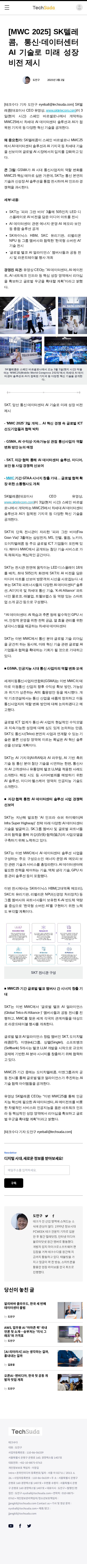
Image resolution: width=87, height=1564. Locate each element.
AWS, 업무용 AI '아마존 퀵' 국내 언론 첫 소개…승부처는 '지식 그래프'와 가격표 (25, 1332)
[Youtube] (10, 1526)
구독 (13, 1183)
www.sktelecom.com (61, 110)
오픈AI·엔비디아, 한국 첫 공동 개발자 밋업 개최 (26, 1378)
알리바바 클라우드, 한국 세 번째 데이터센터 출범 (25, 1306)
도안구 (36, 80)
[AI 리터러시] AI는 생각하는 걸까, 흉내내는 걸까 (26, 1354)
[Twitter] (46, 1216)
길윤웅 (11, 1364)
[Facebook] (53, 1216)
